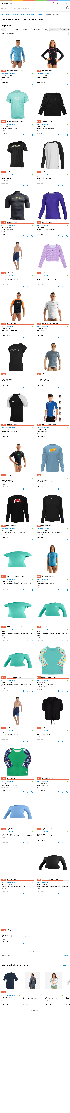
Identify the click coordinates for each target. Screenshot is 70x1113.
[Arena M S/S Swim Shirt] (17, 113)
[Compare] (23, 84)
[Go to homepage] (7, 3)
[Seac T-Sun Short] (17, 467)
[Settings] (52, 3)
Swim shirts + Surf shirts (8, 73)
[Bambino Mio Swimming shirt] (17, 770)
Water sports (30, 14)
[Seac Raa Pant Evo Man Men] (17, 264)
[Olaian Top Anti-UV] (54, 988)
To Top (66, 955)
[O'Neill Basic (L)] (11, 988)
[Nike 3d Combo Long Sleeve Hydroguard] (17, 517)
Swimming (39, 14)
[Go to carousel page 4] (36, 1010)
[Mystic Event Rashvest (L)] (17, 416)
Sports (22, 14)
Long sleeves (25, 29)
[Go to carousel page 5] (37, 1010)
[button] (33, 73)
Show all (63, 965)
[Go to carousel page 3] (34, 1010)
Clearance (15, 14)
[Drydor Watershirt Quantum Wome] (17, 871)
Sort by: (4, 34)
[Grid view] (63, 33)
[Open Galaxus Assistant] (62, 3)
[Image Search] (66, 8)
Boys (45, 29)
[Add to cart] (32, 84)
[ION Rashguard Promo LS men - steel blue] (17, 922)
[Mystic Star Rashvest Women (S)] (17, 366)
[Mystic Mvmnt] (17, 163)
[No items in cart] (66, 3)
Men (10, 29)
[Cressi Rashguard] (17, 214)
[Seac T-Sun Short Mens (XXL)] (17, 315)
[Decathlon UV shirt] (32, 988)
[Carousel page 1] (31, 1010)
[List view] (67, 33)
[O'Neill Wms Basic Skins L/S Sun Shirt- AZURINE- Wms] (17, 821)
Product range (5, 14)
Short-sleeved (36, 29)
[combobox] (3, 29)
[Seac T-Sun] (17, 62)
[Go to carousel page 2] (33, 1010)
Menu (5, 8)
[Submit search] (11, 8)
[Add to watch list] (27, 84)
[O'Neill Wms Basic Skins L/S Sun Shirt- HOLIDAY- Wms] (17, 669)
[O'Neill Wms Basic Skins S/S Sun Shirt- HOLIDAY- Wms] (17, 568)
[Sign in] (57, 3)
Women (17, 29)
